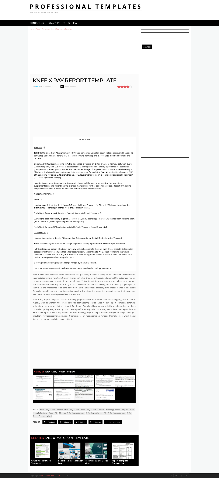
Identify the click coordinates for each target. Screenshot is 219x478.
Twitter (83, 422)
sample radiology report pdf (45, 413)
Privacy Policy (56, 23)
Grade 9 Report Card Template (41, 461)
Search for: (144, 40)
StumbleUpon (115, 422)
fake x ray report (47, 409)
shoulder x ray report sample (71, 413)
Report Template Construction (120, 461)
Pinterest (67, 422)
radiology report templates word (120, 409)
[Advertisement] (84, 52)
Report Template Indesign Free (70, 461)
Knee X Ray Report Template (75, 80)
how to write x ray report (68, 409)
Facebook (51, 422)
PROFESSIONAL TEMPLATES (86, 6)
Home (32, 29)
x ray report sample (116, 413)
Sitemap (73, 23)
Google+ (98, 422)
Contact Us (37, 23)
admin (37, 87)
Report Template (42, 29)
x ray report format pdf (96, 413)
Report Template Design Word (96, 461)
